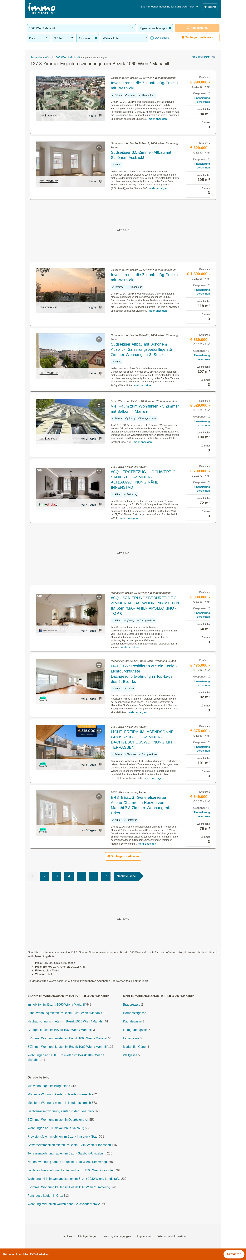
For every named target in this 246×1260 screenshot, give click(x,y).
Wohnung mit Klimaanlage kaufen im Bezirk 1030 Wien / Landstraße (74, 1178)
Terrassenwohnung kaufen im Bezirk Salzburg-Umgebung (66, 1153)
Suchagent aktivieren (199, 37)
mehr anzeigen (158, 118)
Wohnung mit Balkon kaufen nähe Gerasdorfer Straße (64, 1204)
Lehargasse (131, 1038)
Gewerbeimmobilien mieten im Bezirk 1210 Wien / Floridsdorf (69, 1145)
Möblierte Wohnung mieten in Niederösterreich (59, 1102)
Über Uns (66, 1236)
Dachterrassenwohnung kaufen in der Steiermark (60, 1111)
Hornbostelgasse (134, 1013)
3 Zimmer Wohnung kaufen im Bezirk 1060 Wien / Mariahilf (67, 1046)
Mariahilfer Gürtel (134, 1046)
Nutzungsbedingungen (117, 1236)
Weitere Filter (111, 38)
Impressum (144, 1236)
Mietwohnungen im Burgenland (48, 1086)
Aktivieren (234, 1254)
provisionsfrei (162, 37)
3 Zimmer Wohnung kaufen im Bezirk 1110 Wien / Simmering (68, 1187)
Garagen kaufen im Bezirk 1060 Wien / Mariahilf (59, 1029)
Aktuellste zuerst (200, 57)
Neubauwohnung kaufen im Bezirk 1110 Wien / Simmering (67, 1161)
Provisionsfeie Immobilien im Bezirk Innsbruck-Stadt (62, 1136)
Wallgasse (130, 1055)
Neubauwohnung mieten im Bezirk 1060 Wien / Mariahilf (65, 1021)
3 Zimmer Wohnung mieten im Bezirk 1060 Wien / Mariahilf (67, 1038)
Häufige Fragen (87, 1236)
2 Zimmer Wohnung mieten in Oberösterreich (58, 1119)
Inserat (212, 6)
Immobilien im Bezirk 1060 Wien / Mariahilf (56, 1004)
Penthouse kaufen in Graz (45, 1195)
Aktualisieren (199, 27)
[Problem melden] (100, 115)
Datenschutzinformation (171, 1236)
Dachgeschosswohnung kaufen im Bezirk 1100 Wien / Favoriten (71, 1170)
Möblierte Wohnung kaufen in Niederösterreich (59, 1094)
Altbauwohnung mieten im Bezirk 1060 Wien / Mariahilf (64, 1013)
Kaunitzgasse (132, 1021)
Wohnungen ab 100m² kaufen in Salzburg (55, 1128)
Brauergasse (131, 1004)
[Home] (41, 9)
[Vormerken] (99, 82)
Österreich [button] (188, 6)
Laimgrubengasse (135, 1029)
